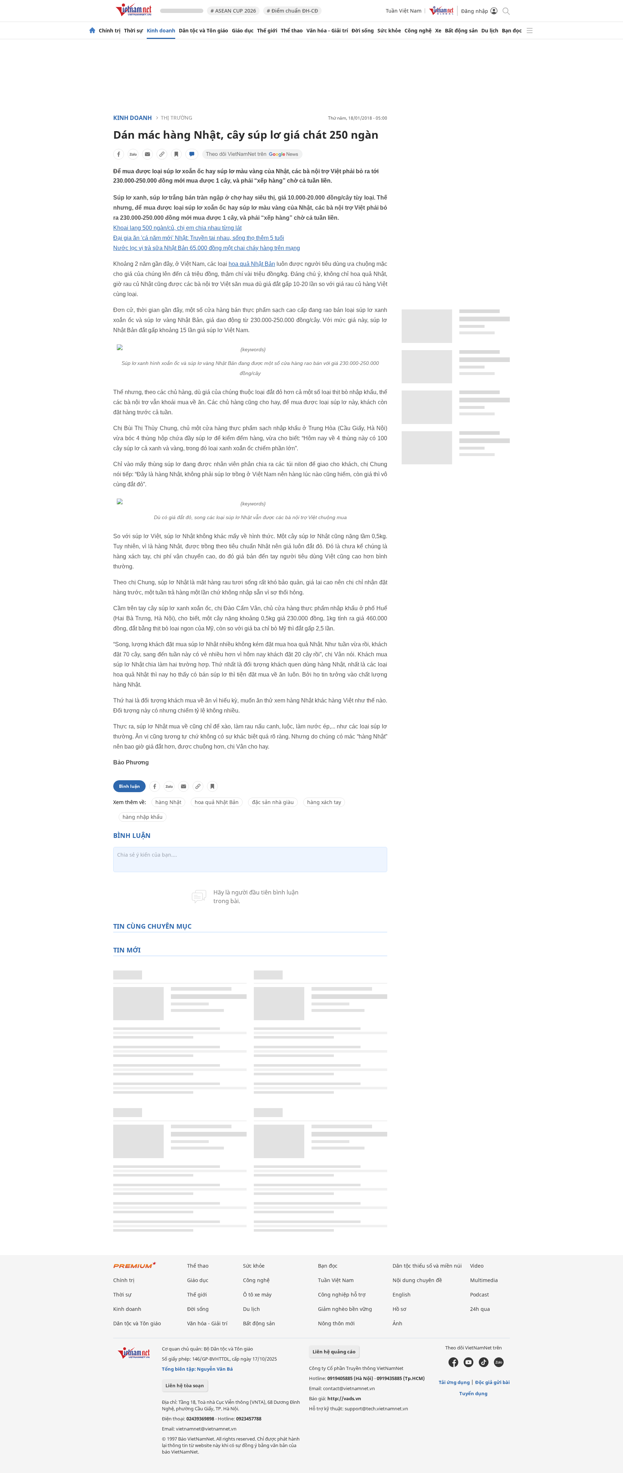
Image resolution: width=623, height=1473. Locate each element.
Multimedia (484, 1280)
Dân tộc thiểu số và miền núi (427, 1265)
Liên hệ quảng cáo (334, 1351)
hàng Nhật (168, 802)
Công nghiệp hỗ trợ (342, 1294)
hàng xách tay (324, 802)
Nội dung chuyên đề (417, 1280)
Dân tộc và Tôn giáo (203, 30)
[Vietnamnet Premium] (134, 1268)
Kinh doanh (161, 30)
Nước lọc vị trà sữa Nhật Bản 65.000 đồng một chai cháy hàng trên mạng (206, 248)
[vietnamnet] (134, 17)
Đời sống (363, 30)
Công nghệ (418, 30)
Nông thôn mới (336, 1323)
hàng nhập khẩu (143, 816)
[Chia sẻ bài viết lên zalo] (133, 154)
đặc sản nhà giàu (273, 802)
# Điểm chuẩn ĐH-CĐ (292, 10)
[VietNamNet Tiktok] (484, 1365)
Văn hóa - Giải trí (327, 30)
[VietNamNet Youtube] (468, 1365)
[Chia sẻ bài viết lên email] (147, 154)
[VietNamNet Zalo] (499, 1365)
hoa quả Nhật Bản (252, 264)
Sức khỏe (389, 30)
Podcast (479, 1294)
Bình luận (129, 786)
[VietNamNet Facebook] (453, 1365)
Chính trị (109, 30)
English (402, 1294)
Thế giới (267, 30)
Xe (438, 30)
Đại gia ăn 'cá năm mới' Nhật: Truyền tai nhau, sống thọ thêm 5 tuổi (198, 238)
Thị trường (176, 117)
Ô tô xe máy (257, 1294)
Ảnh (397, 1323)
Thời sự (133, 30)
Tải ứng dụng (454, 1382)
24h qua (480, 1308)
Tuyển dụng (473, 1393)
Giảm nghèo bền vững (345, 1308)
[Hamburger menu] (529, 30)
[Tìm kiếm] (506, 10)
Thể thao (292, 30)
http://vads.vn (344, 1398)
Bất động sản (461, 30)
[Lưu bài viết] (176, 154)
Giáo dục (242, 30)
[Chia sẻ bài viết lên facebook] (118, 154)
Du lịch (489, 30)
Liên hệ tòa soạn (184, 1385)
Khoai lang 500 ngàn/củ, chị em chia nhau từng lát (177, 228)
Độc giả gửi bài (492, 1382)
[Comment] (191, 154)
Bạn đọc (512, 30)
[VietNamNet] (92, 30)
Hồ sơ (399, 1308)
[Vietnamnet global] (441, 13)
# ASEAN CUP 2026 (233, 10)
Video (476, 1265)
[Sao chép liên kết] (161, 154)
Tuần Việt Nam (403, 10)
